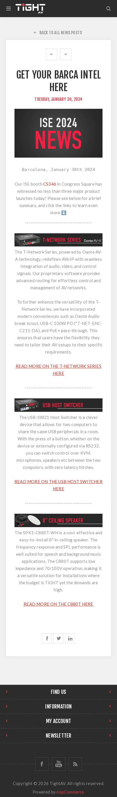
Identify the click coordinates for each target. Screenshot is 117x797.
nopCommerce (70, 791)
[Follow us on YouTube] (58, 764)
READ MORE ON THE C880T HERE (58, 604)
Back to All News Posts (60, 32)
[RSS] (75, 764)
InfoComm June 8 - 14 (65, 54)
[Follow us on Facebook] (42, 764)
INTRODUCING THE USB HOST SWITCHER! (51, 54)
